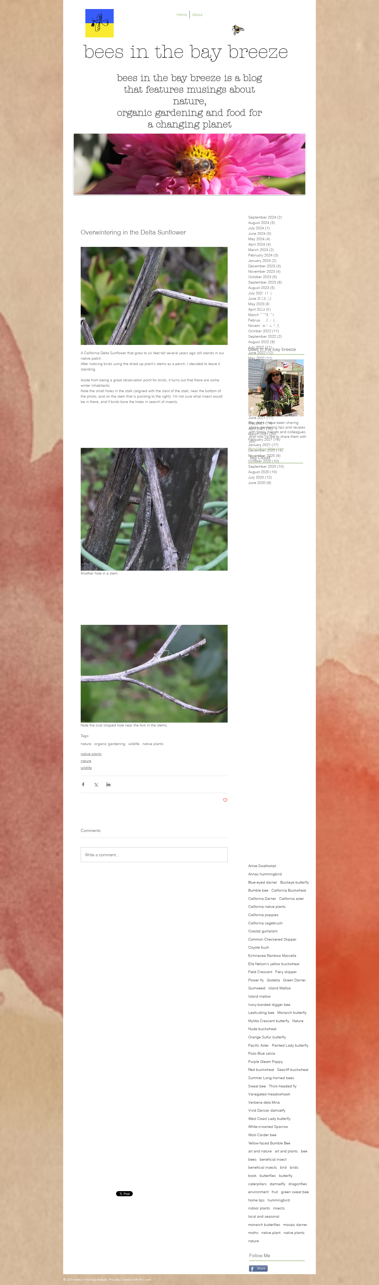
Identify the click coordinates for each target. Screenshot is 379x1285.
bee (304, 1151)
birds (294, 1167)
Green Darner (294, 980)
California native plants (267, 906)
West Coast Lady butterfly (269, 1118)
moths (253, 1232)
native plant (271, 1232)
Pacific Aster (258, 1045)
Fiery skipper (286, 971)
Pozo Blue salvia (261, 1053)
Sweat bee (257, 1086)
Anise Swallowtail (262, 865)
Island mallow (259, 996)
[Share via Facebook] (83, 784)
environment (258, 1192)
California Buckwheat (288, 890)
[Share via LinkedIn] (108, 784)
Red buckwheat (261, 1069)
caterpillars (257, 1184)
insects (279, 1208)
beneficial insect (273, 1159)
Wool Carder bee (262, 1135)
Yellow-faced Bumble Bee (269, 1143)
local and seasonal (263, 1216)
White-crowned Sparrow (268, 1126)
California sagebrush (265, 923)
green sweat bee (295, 1192)
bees (252, 1159)
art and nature (260, 1151)
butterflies (268, 1175)
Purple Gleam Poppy (265, 1061)
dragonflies (298, 1184)
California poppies (263, 914)
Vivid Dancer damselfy (266, 1110)
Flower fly (256, 980)
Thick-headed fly (282, 1086)
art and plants (286, 1151)
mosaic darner (295, 1224)
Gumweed (256, 988)
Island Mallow (279, 988)
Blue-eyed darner (262, 882)
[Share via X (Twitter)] (95, 784)
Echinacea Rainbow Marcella (272, 955)
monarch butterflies (264, 1224)
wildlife (133, 744)
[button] (266, 448)
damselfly (277, 1184)
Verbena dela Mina (264, 1102)
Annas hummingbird (265, 874)
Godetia (273, 980)
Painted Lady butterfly (290, 1045)
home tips (256, 1200)
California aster (291, 898)
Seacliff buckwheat (292, 1069)
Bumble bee (258, 890)
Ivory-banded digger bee (269, 1004)
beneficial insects (262, 1167)
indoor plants (259, 1208)
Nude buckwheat (262, 1029)
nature (86, 744)
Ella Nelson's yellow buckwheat (273, 963)
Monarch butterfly (292, 1012)
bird (283, 1167)
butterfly (285, 1175)
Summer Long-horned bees (271, 1078)
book (252, 1175)
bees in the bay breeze (186, 51)
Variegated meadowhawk (269, 1094)
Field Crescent (260, 971)
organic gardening (109, 744)
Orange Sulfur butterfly (267, 1037)
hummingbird (279, 1200)
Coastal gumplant (262, 931)
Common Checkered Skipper (272, 939)
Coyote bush (258, 947)
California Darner (262, 898)
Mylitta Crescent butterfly (268, 1021)
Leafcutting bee (261, 1012)
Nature (297, 1021)
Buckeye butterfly (294, 882)
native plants (153, 744)
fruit (275, 1192)
